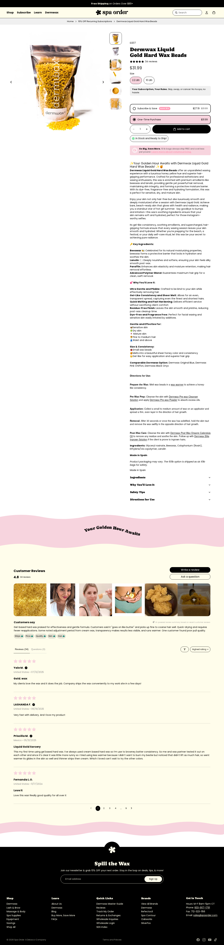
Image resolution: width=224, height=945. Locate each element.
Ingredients (137, 477)
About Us (56, 903)
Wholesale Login (105, 923)
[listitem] (30, 599)
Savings (11, 923)
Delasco (31, 939)
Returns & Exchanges (108, 915)
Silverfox (146, 923)
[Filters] (185, 649)
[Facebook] (198, 940)
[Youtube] (210, 940)
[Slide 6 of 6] (116, 104)
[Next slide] (104, 82)
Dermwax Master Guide (109, 903)
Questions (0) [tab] (38, 649)
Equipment (13, 919)
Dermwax (12, 903)
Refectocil (147, 911)
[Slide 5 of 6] (116, 91)
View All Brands (149, 903)
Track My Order (105, 911)
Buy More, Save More (63, 915)
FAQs (54, 919)
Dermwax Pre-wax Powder (163, 399)
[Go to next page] (132, 808)
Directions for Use (142, 499)
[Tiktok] (215, 940)
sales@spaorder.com (205, 915)
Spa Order (19, 939)
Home (70, 21)
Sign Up (153, 879)
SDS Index (101, 926)
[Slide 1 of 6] (116, 38)
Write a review (190, 570)
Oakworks (146, 919)
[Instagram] (204, 940)
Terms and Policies (112, 939)
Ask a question (190, 577)
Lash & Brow (13, 907)
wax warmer (177, 384)
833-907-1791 (202, 907)
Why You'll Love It (142, 484)
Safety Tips (137, 492)
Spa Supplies (14, 915)
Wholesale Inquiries (107, 919)
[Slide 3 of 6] (116, 64)
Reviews (100, 907)
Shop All (11, 926)
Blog (53, 911)
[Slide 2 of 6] (116, 51)
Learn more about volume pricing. (171, 151)
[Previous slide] (10, 82)
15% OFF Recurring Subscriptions (95, 21)
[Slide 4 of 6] (116, 78)
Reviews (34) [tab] (22, 649)
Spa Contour (148, 915)
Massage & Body (16, 911)
